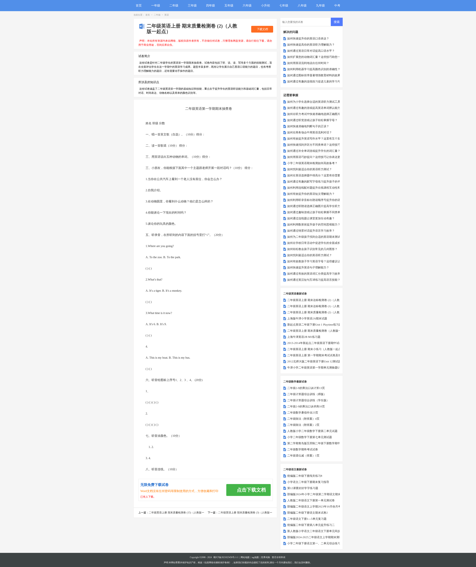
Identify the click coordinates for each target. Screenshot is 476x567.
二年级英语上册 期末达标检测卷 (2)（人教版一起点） (320, 300)
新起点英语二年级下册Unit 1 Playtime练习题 (314, 324)
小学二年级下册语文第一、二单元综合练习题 (315, 543)
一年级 (155, 5)
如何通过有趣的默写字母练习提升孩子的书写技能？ (319, 181)
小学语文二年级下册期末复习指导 (308, 481)
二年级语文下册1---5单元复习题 (307, 518)
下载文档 (262, 29)
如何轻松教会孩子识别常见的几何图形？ (312, 249)
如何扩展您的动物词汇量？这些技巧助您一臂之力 (318, 56)
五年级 (228, 5)
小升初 (265, 5)
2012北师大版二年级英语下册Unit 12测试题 (314, 361)
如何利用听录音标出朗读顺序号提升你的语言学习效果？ (322, 199)
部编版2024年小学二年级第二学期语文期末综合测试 (319, 494)
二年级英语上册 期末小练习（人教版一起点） (315, 349)
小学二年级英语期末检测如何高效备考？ (312, 163)
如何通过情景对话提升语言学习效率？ (311, 230)
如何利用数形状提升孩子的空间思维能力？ (313, 224)
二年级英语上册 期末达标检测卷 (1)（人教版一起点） (320, 306)
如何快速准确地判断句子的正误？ (308, 126)
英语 (166, 15)
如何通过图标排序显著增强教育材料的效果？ (315, 75)
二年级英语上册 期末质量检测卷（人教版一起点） (318, 330)
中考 (337, 5)
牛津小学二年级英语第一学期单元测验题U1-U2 (316, 367)
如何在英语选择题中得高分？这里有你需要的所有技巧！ (322, 175)
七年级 (283, 5)
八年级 (302, 5)
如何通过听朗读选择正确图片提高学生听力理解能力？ (320, 206)
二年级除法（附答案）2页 (303, 424)
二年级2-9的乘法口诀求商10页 (306, 406)
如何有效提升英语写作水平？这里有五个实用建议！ (319, 138)
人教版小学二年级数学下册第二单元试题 (312, 431)
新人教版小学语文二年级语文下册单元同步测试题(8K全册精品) (326, 531)
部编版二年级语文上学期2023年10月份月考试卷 (316, 506)
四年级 (210, 5)
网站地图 (245, 557)
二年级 (173, 5)
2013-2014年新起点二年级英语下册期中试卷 (314, 343)
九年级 (320, 5)
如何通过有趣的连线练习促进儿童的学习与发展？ (318, 81)
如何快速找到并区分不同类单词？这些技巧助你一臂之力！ (323, 144)
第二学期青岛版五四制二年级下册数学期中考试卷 (318, 443)
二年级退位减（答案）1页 (303, 455)
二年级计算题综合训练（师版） (306, 394)
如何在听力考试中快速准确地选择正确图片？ (315, 114)
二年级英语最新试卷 (295, 293)
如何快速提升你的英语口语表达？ (308, 38)
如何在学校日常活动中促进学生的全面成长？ (315, 242)
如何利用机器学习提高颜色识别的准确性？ (313, 69)
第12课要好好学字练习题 (302, 488)
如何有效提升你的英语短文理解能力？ (311, 193)
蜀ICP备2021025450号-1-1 (225, 557)
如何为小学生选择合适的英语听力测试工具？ (315, 101)
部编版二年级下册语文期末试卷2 (307, 512)
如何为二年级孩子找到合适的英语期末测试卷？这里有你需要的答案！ (330, 236)
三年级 (192, 5)
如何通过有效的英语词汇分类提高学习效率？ (315, 273)
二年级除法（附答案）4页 (303, 418)
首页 (139, 5)
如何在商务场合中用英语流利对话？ (309, 132)
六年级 (247, 5)
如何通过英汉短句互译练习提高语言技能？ (313, 279)
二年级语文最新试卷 (295, 469)
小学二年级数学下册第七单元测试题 (309, 437)
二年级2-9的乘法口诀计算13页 (306, 388)
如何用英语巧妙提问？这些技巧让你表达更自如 (316, 157)
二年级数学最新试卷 (295, 381)
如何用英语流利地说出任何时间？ (308, 63)
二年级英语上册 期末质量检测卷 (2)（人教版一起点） (320, 312)
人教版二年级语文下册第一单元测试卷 (311, 500)
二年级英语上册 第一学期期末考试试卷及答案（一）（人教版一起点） (330, 355)
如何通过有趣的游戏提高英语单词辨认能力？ (315, 107)
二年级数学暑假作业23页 (302, 412)
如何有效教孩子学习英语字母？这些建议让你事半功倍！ (322, 261)
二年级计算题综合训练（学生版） (308, 400)
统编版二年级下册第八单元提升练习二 (311, 524)
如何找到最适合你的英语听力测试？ (309, 169)
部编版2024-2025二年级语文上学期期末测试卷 (316, 537)
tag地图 (255, 557)
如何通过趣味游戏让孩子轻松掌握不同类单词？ (316, 212)
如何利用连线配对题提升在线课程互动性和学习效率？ (320, 187)
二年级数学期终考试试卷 (302, 449)
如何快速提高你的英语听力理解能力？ (311, 44)
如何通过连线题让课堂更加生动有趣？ (311, 218)
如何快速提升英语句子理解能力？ (308, 267)
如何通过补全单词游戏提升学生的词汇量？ (313, 150)
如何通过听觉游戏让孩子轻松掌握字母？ (312, 120)
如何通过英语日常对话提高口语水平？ (311, 50)
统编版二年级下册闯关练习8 (304, 475)
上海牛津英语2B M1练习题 (303, 336)
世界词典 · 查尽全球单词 (273, 557)
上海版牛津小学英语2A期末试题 (307, 318)
